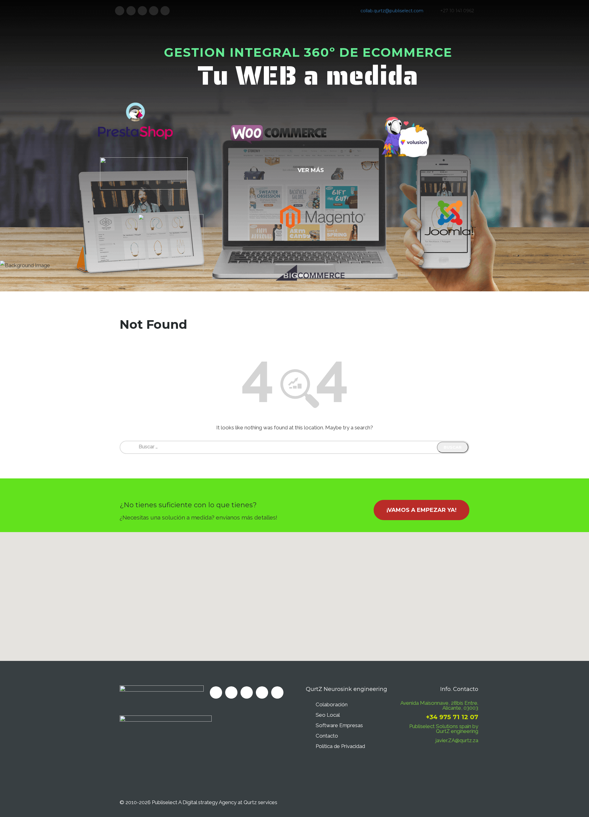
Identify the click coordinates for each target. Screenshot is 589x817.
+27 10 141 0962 (457, 10)
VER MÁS (311, 170)
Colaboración (332, 704)
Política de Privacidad (340, 746)
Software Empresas (339, 725)
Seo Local (328, 715)
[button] (294, 592)
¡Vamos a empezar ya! (421, 510)
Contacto (327, 736)
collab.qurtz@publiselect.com (391, 10)
